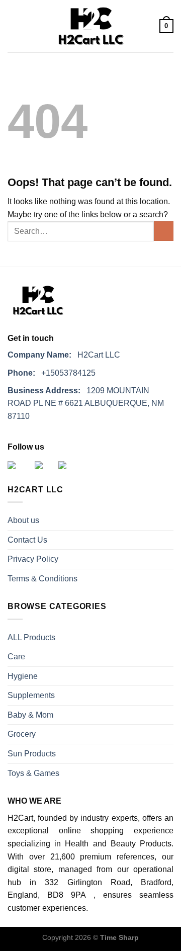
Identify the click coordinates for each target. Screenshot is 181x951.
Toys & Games (33, 773)
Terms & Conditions (42, 578)
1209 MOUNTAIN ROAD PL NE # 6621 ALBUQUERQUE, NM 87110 (86, 403)
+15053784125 (52, 373)
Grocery (22, 734)
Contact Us (27, 540)
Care (16, 656)
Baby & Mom (30, 715)
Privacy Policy (33, 559)
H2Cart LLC (64, 355)
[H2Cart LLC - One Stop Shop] (90, 26)
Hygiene (23, 676)
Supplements (31, 695)
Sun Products (32, 753)
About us (23, 520)
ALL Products (31, 637)
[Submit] (163, 231)
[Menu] (14, 26)
